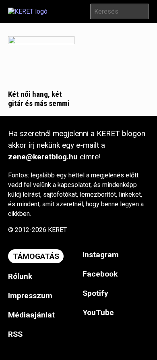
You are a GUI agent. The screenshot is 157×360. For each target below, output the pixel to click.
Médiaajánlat (31, 314)
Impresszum (30, 295)
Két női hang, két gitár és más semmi (39, 98)
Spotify (95, 293)
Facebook (100, 274)
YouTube (98, 312)
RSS (15, 334)
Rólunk (20, 276)
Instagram (101, 254)
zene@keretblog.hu (43, 156)
